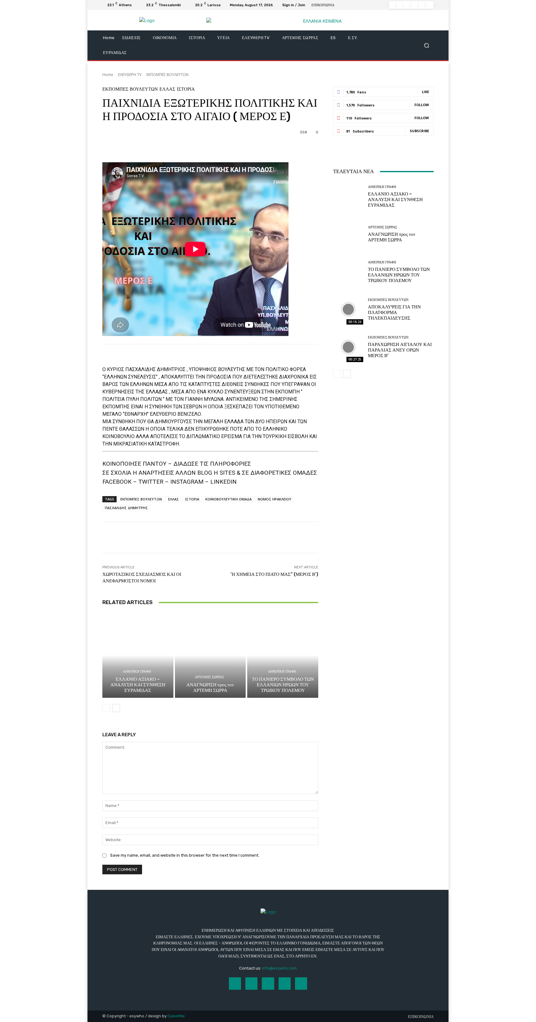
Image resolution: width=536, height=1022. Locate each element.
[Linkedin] (407, 5)
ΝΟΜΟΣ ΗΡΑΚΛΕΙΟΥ (274, 499)
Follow (421, 104)
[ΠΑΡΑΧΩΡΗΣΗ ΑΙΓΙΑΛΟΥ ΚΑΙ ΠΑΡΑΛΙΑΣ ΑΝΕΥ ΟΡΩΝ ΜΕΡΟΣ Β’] (348, 347)
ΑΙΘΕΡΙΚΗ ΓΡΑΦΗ (137, 671)
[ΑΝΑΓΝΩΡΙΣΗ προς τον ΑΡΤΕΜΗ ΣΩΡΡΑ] (210, 654)
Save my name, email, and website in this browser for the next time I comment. (184, 855)
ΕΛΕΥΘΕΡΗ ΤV (129, 74)
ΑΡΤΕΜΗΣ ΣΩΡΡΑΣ (209, 677)
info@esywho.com (279, 968)
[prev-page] (106, 708)
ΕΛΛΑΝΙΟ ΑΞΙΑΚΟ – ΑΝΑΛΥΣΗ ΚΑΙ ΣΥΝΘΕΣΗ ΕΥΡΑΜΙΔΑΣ (137, 684)
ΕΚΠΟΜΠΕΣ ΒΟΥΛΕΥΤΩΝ (167, 74)
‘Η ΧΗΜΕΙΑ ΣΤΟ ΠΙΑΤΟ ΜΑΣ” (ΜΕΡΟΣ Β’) (274, 574)
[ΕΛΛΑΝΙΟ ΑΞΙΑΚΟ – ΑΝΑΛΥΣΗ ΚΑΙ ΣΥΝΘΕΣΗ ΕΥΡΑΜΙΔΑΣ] (137, 654)
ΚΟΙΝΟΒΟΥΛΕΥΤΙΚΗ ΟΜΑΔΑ (228, 499)
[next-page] (116, 708)
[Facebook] (392, 5)
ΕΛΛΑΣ (167, 89)
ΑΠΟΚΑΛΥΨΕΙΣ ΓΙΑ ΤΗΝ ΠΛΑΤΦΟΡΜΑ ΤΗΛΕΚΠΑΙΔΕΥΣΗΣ (394, 312)
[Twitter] (422, 5)
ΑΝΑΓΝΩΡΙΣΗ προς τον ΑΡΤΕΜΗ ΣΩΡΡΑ (210, 687)
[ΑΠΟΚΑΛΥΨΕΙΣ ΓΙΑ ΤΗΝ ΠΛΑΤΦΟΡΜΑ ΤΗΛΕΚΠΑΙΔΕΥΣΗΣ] (348, 309)
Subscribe (419, 130)
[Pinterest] (415, 5)
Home (107, 74)
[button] (426, 45)
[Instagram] (400, 5)
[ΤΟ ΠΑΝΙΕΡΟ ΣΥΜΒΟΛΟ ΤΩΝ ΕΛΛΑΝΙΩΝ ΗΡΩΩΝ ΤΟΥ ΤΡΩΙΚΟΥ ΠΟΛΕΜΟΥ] (282, 654)
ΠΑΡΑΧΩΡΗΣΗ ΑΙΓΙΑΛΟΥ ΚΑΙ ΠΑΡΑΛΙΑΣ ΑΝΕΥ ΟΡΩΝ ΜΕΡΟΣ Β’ (400, 350)
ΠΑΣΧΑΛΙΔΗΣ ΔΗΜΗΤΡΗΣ (126, 507)
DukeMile (176, 1016)
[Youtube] (430, 5)
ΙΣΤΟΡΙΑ (186, 89)
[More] (269, 147)
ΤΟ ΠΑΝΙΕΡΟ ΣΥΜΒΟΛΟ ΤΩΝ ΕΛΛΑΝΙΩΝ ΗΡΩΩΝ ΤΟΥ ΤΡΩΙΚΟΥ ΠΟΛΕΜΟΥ (283, 684)
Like (425, 91)
